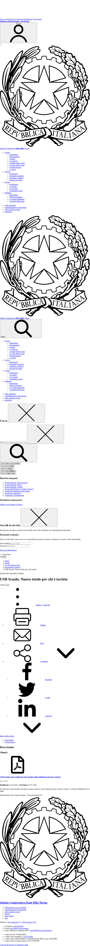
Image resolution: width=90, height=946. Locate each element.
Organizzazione (15, 167)
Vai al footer (36, 19)
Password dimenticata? (8, 550)
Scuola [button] (7, 153)
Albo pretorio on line (12, 210)
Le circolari (13, 189)
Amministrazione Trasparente (15, 207)
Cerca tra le (7, 466)
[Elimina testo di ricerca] (45, 434)
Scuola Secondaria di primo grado (17, 491)
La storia (12, 170)
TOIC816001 (28, 937)
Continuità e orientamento (14, 495)
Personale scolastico (16, 176)
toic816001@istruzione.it (19, 928)
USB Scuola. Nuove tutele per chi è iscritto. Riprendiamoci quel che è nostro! (30, 777)
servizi (8, 505)
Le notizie (13, 186)
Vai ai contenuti (5, 19)
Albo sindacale (10, 205)
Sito (6, 918)
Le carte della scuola (16, 165)
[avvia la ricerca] (18, 453)
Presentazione (14, 157)
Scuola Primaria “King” (13, 485)
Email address (5, 543)
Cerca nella (8, 471)
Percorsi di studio (15, 180)
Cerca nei (7, 468)
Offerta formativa (15, 197)
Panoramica (13, 155)
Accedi (3, 557)
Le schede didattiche (16, 199)
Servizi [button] (7, 172)
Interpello (8, 212)
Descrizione (9, 740)
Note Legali (9, 916)
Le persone (13, 161)
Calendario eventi (15, 191)
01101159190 (18, 926)
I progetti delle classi (16, 201)
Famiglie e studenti (16, 178)
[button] (44, 661)
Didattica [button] (8, 193)
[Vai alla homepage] (45, 146)
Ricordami (7, 554)
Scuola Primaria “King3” (14, 487)
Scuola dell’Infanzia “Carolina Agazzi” (19, 489)
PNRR (2, 505)
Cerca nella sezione (10, 463)
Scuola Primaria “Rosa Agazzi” (16, 483)
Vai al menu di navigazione (22, 19)
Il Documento (10, 742)
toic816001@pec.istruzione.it (41, 930)
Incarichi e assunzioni (13, 493)
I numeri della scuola (17, 163)
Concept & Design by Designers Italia (14, 945)
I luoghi (12, 159)
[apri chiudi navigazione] (1, 44)
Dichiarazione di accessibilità (15, 908)
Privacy (7, 914)
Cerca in (8, 473)
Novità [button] (7, 182)
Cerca (2, 442)
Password (3, 546)
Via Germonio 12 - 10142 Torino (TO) (22, 922)
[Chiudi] (26, 413)
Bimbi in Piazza (16, 505)
